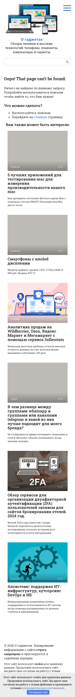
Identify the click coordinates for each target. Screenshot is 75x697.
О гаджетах (32, 39)
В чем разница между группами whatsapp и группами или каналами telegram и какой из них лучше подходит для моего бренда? (35, 417)
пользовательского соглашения (43, 688)
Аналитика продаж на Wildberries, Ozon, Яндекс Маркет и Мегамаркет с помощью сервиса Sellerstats (36, 333)
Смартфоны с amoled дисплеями (28, 261)
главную (40, 117)
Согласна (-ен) (38, 692)
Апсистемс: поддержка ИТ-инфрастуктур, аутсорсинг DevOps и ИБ (34, 590)
